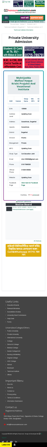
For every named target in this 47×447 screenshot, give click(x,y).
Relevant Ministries (13, 308)
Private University (13, 334)
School (9, 365)
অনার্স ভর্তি (25, 17)
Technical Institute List (34, 27)
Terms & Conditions (13, 398)
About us (10, 388)
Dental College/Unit (13, 351)
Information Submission (15, 401)
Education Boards (13, 305)
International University (14, 338)
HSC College (11, 361)
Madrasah (10, 368)
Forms (9, 322)
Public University (12, 331)
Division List (31, 24)
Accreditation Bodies (14, 312)
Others (9, 375)
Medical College (12, 348)
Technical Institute (13, 371)
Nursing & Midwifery (13, 354)
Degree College (12, 358)
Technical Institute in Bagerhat (14, 27)
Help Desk (10, 319)
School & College (13, 344)
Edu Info (10, 384)
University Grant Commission (16, 315)
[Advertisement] (24, 276)
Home (22, 24)
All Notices (37, 241)
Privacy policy (11, 394)
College (9, 341)
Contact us (10, 391)
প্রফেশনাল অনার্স (37, 17)
